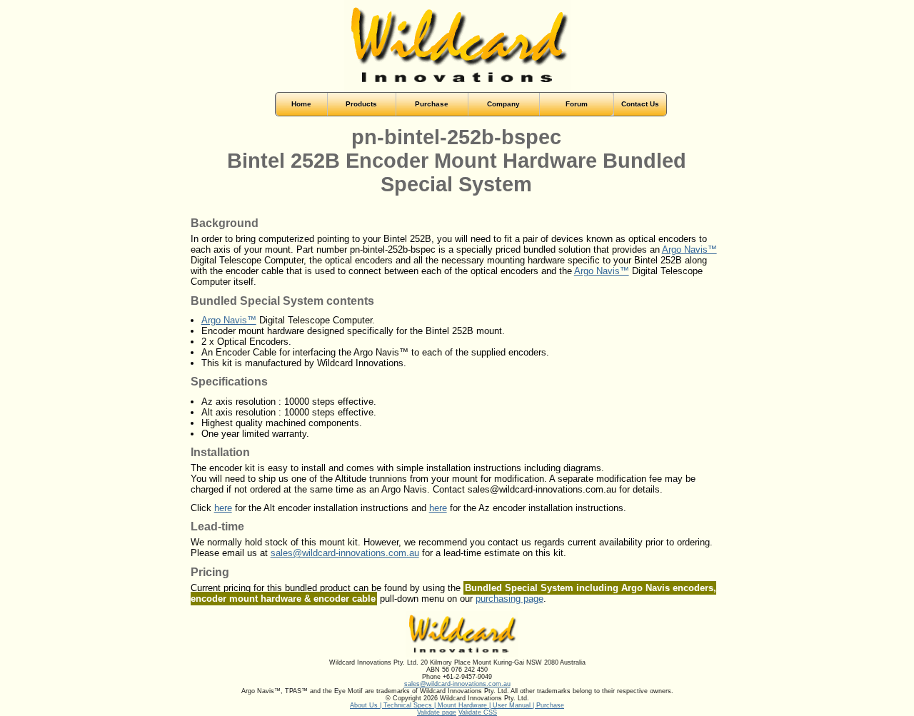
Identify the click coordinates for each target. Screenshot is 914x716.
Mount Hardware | (465, 705)
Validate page (436, 712)
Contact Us (640, 104)
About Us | (366, 705)
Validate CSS (477, 712)
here (223, 508)
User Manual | (514, 705)
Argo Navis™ (689, 249)
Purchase (550, 705)
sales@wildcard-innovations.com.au (345, 553)
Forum (577, 104)
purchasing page (509, 598)
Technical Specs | (410, 705)
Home (301, 104)
